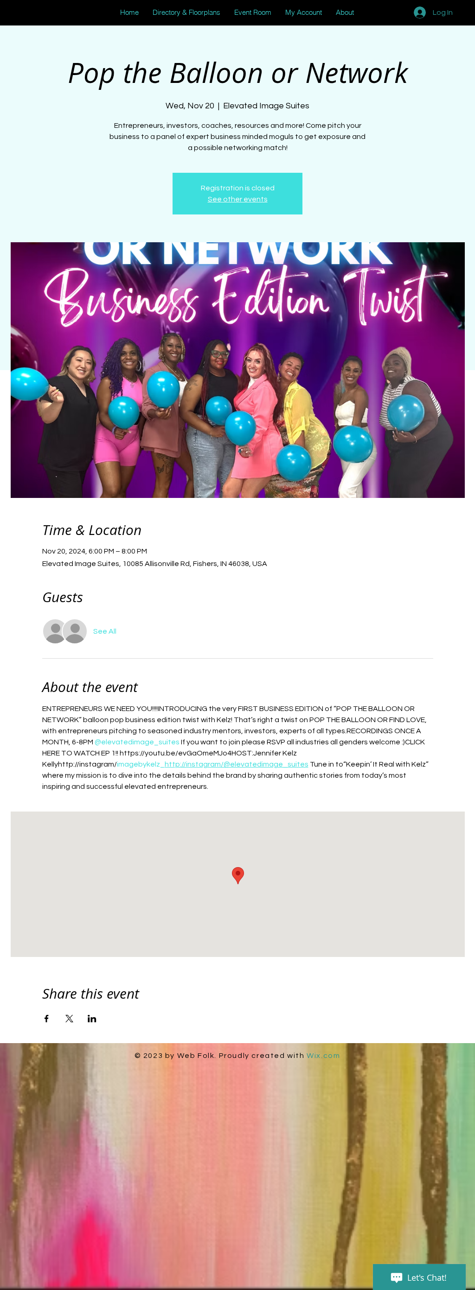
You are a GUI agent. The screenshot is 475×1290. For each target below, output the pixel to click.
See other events (238, 199)
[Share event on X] (69, 1018)
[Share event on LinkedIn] (92, 1018)
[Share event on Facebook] (46, 1018)
